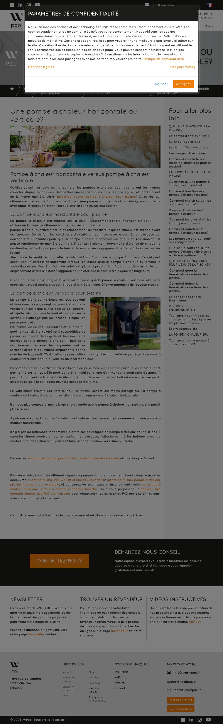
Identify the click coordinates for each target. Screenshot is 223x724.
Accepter (183, 84)
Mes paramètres (182, 67)
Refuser (161, 84)
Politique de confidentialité (163, 59)
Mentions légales (41, 67)
